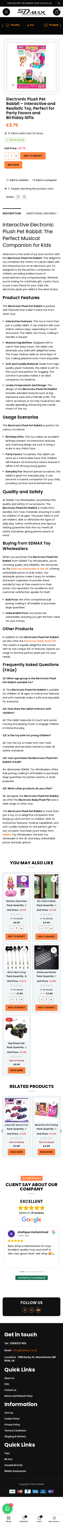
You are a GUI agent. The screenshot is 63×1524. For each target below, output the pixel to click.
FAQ (6, 1384)
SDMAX (7, 834)
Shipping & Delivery (15, 1436)
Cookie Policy (11, 1418)
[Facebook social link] (18, 197)
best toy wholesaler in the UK (29, 568)
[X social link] (24, 197)
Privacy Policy (12, 1424)
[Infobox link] (32, 1343)
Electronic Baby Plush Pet (40, 641)
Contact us (10, 1390)
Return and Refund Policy (18, 1396)
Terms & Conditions (15, 1430)
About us (9, 1378)
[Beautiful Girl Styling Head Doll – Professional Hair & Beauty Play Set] (17, 1110)
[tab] (12, 213)
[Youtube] (38, 1310)
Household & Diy (13, 1465)
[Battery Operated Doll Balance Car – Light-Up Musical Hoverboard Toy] (16, 886)
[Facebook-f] (24, 1310)
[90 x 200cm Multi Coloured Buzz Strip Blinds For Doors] (46, 886)
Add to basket (33, 155)
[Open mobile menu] (6, 11)
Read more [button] (27, 1262)
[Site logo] (31, 11)
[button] (16, 936)
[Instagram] (31, 1310)
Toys (7, 1453)
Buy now (13, 164)
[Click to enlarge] (13, 85)
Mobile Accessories (15, 1471)
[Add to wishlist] (24, 879)
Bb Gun (8, 1459)
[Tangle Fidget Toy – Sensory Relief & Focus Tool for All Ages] (46, 1110)
